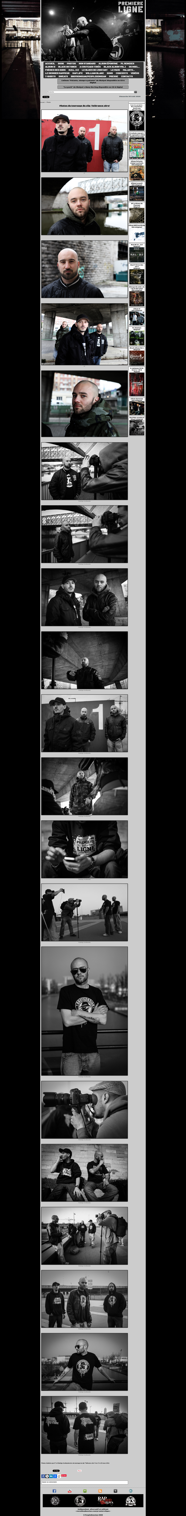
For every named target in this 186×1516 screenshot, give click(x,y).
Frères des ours (55, 70)
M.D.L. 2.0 (74, 70)
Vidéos (135, 73)
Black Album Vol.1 (115, 66)
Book (61, 63)
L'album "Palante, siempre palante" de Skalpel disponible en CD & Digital (93, 81)
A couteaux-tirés (90, 66)
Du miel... (134, 66)
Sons (110, 73)
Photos (71, 63)
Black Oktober (67, 66)
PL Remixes (127, 63)
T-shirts (50, 76)
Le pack (115, 70)
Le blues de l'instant (95, 70)
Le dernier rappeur (57, 73)
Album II (50, 66)
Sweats (63, 76)
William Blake (95, 73)
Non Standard (87, 63)
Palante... (129, 70)
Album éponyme (108, 63)
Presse (113, 76)
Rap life (77, 73)
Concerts (122, 73)
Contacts (127, 76)
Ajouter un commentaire (49, 1482)
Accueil (50, 63)
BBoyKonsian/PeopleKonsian (88, 76)
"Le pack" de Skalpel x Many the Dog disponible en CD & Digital (93, 87)
